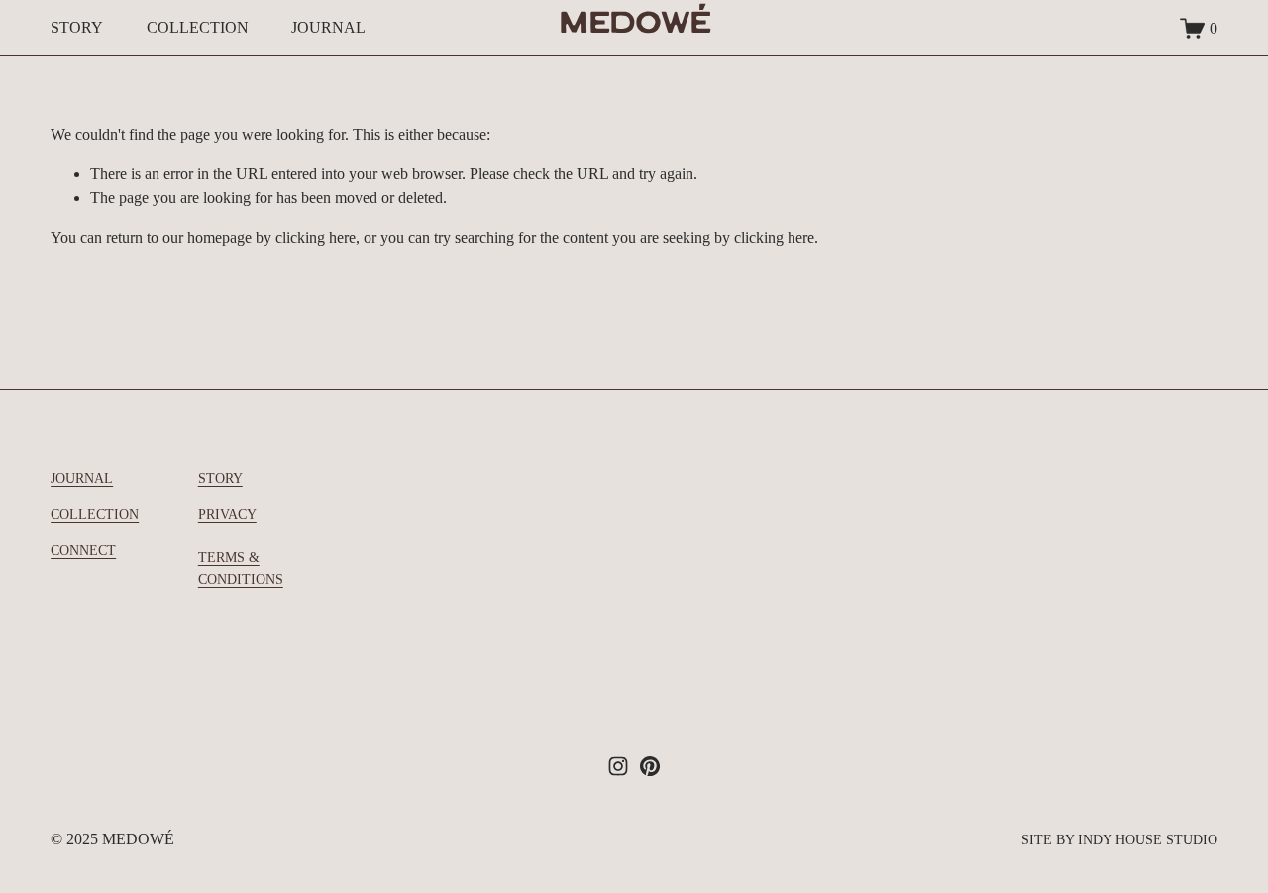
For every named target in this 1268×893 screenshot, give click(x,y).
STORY (77, 27)
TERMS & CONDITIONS (240, 568)
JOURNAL (328, 27)
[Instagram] (618, 766)
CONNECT (83, 550)
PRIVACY (227, 514)
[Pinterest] (650, 766)
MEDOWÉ (634, 27)
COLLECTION (198, 27)
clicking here (315, 237)
